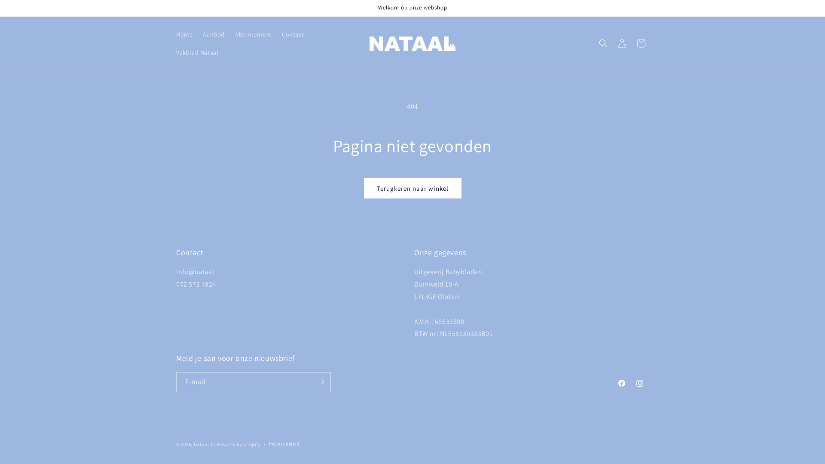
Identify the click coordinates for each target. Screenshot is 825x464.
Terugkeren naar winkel (413, 188)
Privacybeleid (284, 444)
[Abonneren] (321, 382)
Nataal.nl (204, 444)
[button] (603, 43)
